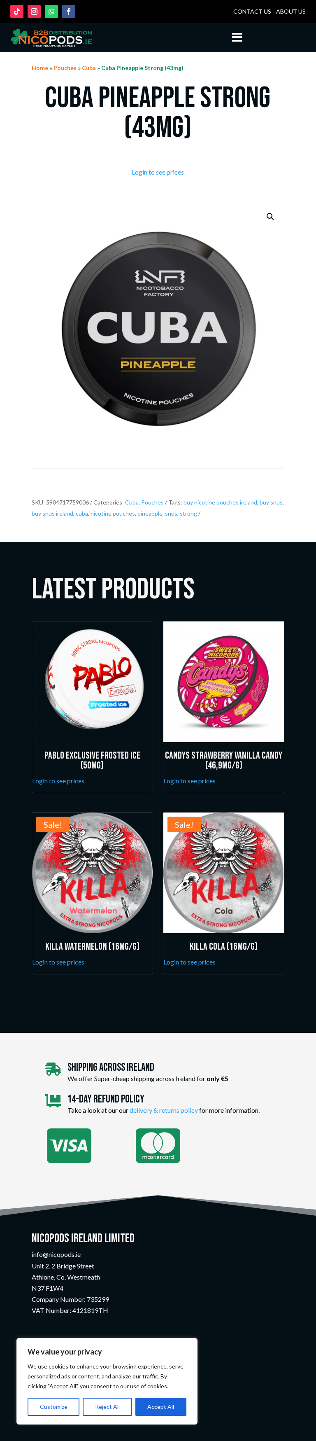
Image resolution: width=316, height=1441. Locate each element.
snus (171, 513)
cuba (82, 513)
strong (188, 513)
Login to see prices (158, 172)
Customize (53, 1406)
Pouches (65, 67)
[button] (270, 216)
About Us (291, 11)
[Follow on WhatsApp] (51, 11)
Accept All (160, 1406)
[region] (107, 1381)
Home (40, 67)
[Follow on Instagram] (34, 11)
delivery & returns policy (164, 1110)
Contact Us (252, 11)
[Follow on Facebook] (68, 11)
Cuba (89, 67)
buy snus (271, 502)
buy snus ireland (52, 513)
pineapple (150, 513)
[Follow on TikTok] (16, 11)
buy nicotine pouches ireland (220, 502)
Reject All (107, 1406)
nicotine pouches (113, 513)
